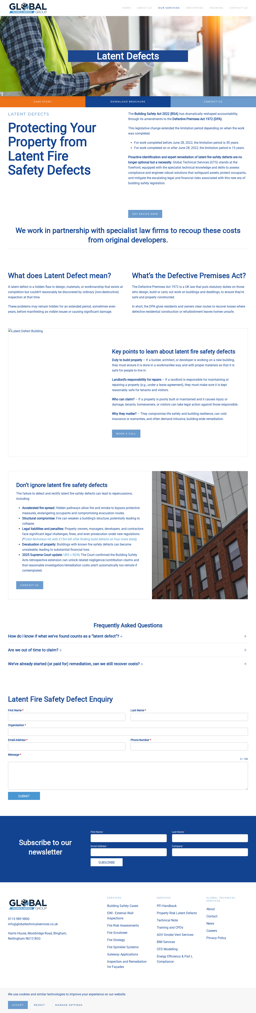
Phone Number (141, 740)
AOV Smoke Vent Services (175, 935)
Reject (39, 1005)
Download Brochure (127, 101)
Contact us (29, 585)
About (210, 909)
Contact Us (238, 7)
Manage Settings (69, 1005)
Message (14, 754)
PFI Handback (167, 906)
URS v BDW (71, 555)
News (210, 923)
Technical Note (167, 920)
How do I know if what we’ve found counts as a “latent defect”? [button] (64, 636)
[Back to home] (28, 8)
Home (126, 7)
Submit (24, 796)
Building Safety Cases (122, 906)
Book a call (126, 433)
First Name (15, 710)
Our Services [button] (169, 7)
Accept (18, 1005)
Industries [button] (194, 7)
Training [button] (216, 7)
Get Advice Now (145, 214)
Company (178, 846)
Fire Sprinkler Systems (123, 947)
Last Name (138, 710)
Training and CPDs (170, 927)
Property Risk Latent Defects (177, 913)
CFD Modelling (167, 949)
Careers (211, 931)
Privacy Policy (216, 938)
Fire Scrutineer (117, 933)
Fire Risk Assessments (123, 925)
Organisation (17, 725)
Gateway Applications (122, 954)
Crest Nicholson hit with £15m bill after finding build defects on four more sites (80, 539)
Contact (211, 916)
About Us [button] (144, 7)
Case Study (43, 101)
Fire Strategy (116, 940)
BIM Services (166, 942)
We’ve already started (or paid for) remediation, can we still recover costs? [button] (74, 663)
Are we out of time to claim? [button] (33, 650)
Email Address (17, 740)
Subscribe (106, 862)
